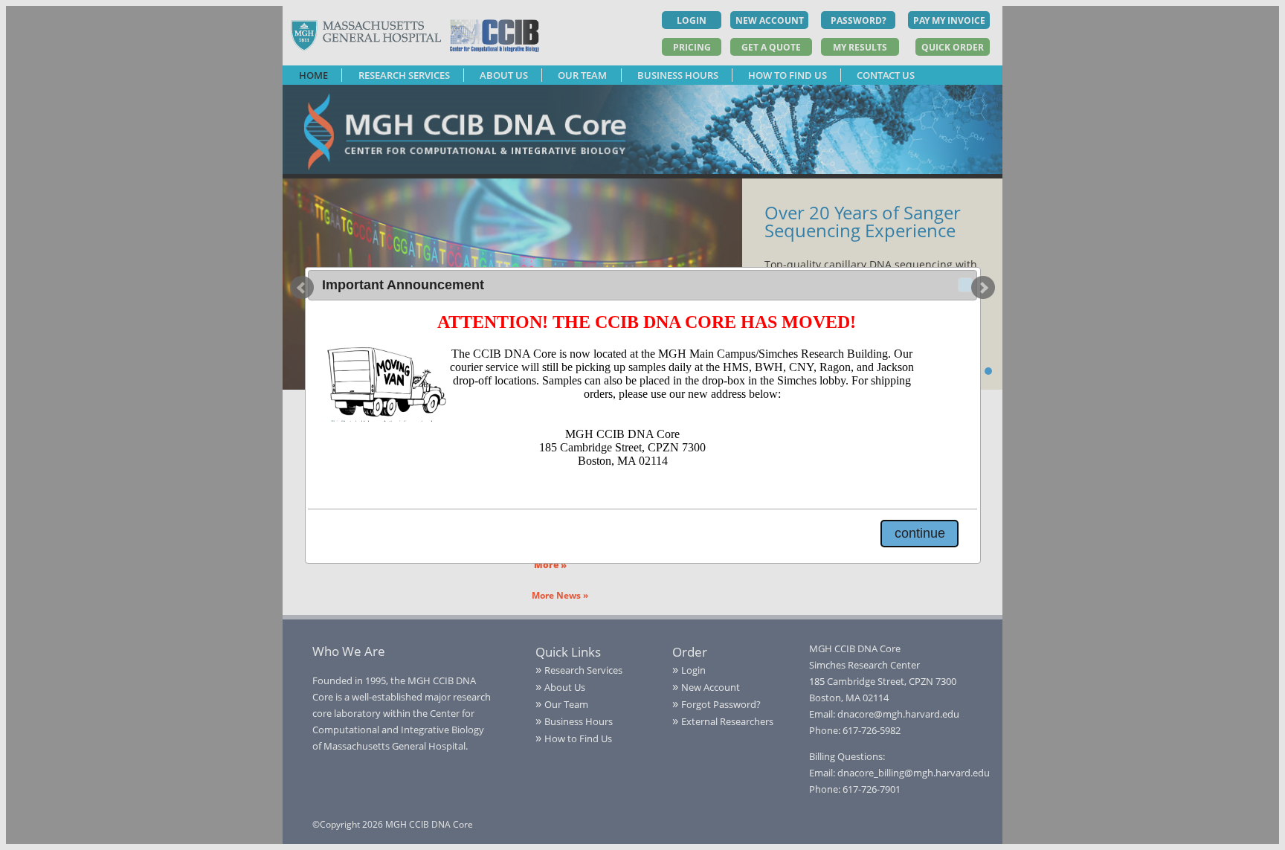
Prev (302, 288)
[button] (965, 284)
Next (983, 288)
